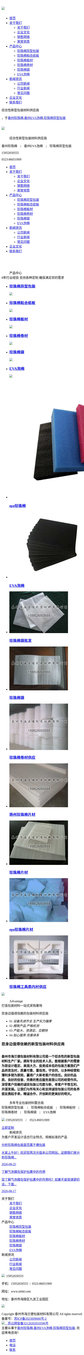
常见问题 (23, 93)
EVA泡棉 (23, 74)
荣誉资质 (23, 41)
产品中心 (15, 46)
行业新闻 (23, 88)
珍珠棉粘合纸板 (28, 55)
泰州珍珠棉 (15, 118)
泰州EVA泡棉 (33, 118)
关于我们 (15, 23)
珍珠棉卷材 (25, 65)
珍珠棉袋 (23, 69)
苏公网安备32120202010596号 (26, 1323)
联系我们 (15, 102)
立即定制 (8, 1127)
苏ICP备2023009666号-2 (30, 1318)
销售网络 (23, 37)
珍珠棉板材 (25, 60)
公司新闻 (23, 83)
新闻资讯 (15, 79)
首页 (12, 18)
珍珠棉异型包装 (28, 51)
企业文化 (23, 32)
